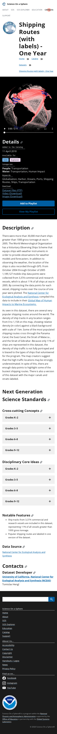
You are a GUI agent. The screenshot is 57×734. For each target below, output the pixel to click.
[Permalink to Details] (21, 141)
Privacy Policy (8, 668)
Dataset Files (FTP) (12, 190)
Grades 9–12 (12, 450)
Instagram (12, 683)
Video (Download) (12, 193)
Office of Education (10, 719)
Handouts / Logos (10, 660)
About (5, 10)
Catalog (49, 10)
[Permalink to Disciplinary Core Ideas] (41, 462)
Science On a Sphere (17, 4)
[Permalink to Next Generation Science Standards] (49, 399)
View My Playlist (28, 211)
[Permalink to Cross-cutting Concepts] (41, 410)
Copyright (7, 653)
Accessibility (8, 645)
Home (21, 58)
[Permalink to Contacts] (26, 566)
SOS (12, 10)
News (5, 664)
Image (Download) (12, 196)
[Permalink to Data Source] (24, 546)
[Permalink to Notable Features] (32, 515)
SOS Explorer (23, 10)
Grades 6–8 (11, 439)
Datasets (23, 65)
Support (6, 15)
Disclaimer (7, 656)
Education (37, 10)
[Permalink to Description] (32, 227)
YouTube (11, 687)
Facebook (11, 678)
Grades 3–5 (11, 428)
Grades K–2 (11, 417)
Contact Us (7, 649)
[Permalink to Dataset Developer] (34, 572)
